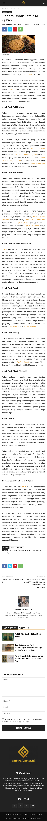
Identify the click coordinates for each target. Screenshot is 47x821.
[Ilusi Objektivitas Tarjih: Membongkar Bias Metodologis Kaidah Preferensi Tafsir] (8, 648)
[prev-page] (3, 667)
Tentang (8, 814)
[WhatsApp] (20, 29)
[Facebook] (4, 29)
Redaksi (15, 814)
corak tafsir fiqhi (24, 550)
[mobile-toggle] (4, 3)
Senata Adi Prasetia (14, 24)
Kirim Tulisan (24, 814)
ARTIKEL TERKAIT (10, 628)
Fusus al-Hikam (14, 326)
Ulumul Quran (14, 8)
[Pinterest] (15, 29)
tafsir (29, 74)
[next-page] (7, 667)
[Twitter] (10, 29)
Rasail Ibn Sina (30, 326)
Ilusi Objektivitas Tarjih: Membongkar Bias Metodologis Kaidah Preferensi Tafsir (28, 647)
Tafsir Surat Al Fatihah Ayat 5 (12, 581)
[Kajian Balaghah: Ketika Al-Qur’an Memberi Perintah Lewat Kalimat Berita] (8, 658)
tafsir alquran (36, 550)
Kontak (39, 814)
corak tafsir (13, 550)
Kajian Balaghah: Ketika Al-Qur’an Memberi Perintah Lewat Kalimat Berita (29, 658)
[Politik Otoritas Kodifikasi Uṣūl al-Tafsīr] (8, 637)
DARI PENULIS (24, 628)
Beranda (5, 8)
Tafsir (4, 249)
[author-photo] (23, 606)
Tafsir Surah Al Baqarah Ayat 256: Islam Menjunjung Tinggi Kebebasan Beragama (34, 583)
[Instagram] (20, 805)
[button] (44, 3)
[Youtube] (32, 806)
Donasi (32, 814)
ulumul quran (7, 553)
